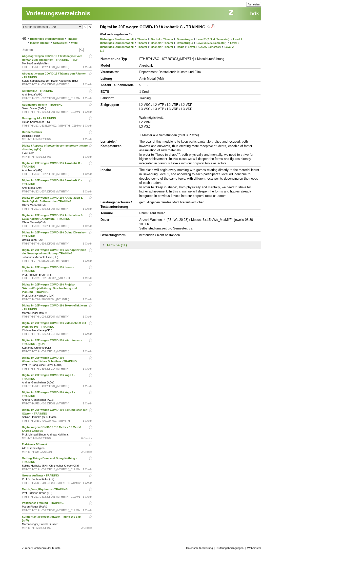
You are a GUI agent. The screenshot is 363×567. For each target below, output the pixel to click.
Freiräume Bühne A (35, 444)
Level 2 (237, 39)
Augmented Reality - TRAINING (42, 104)
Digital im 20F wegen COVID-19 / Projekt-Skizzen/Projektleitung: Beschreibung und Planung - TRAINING (49, 288)
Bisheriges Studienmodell (47, 38)
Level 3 (234, 42)
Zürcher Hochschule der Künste (41, 548)
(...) (102, 50)
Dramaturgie (185, 39)
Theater (72, 38)
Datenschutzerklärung (199, 548)
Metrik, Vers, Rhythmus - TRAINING (45, 489)
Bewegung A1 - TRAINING (39, 118)
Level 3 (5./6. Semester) (211, 42)
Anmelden (254, 4)
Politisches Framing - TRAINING (43, 502)
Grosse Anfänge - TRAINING (41, 475)
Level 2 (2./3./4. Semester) (213, 39)
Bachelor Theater (162, 39)
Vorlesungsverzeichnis (58, 13)
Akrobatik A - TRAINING (38, 90)
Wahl (74, 42)
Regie (180, 46)
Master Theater (39, 42)
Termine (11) (116, 245)
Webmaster (254, 548)
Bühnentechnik (32, 132)
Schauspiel (60, 42)
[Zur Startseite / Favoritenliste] (24, 38)
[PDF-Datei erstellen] (213, 27)
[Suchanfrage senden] (81, 50)
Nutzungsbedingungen (230, 548)
